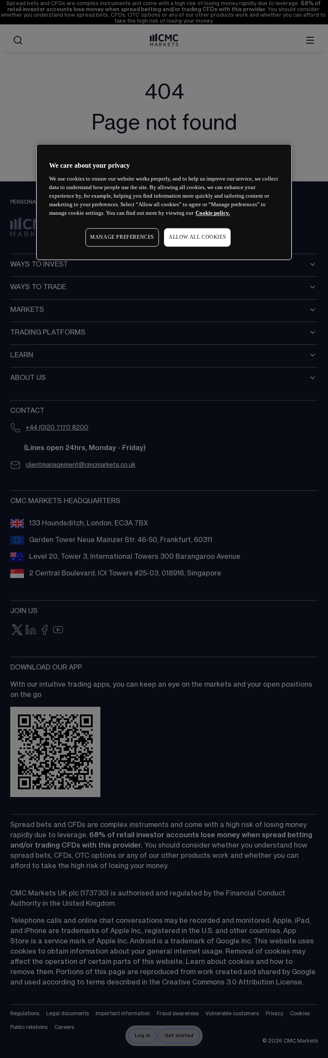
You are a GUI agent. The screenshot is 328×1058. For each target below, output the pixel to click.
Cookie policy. (213, 213)
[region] (164, 201)
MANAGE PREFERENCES (122, 237)
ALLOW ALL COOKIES (197, 237)
